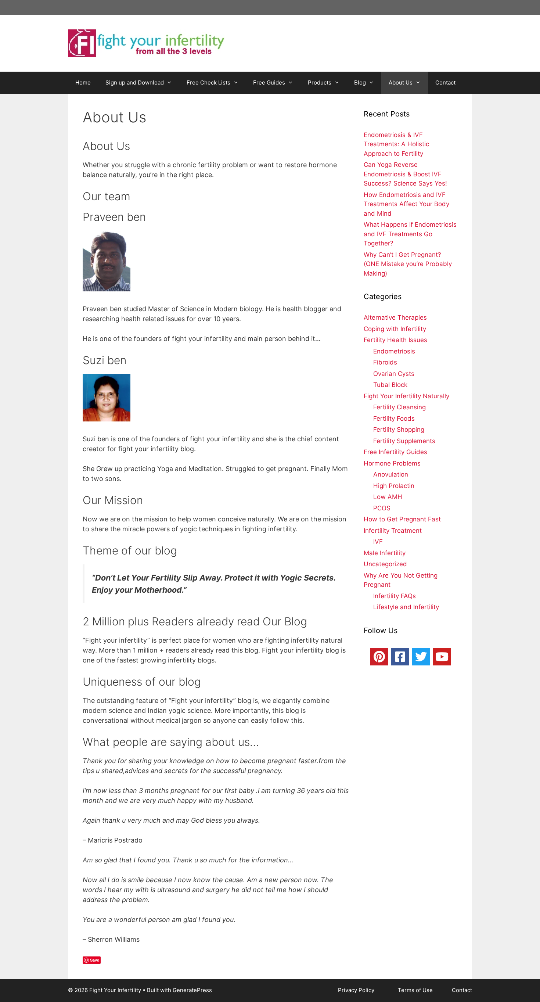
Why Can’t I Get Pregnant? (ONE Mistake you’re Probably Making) (408, 264)
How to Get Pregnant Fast (402, 519)
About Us (401, 82)
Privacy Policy (357, 990)
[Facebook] (400, 656)
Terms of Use (416, 990)
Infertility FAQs (394, 596)
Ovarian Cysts (393, 373)
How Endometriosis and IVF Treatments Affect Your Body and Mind (406, 204)
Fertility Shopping (398, 429)
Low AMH (387, 496)
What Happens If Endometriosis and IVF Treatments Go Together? (410, 234)
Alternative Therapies (395, 317)
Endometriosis (394, 351)
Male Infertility (385, 553)
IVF (378, 541)
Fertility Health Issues (395, 340)
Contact (445, 82)
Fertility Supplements (404, 441)
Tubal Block (390, 384)
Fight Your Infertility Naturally (406, 396)
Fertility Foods (394, 418)
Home (83, 82)
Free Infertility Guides (395, 452)
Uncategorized (385, 564)
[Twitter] (421, 656)
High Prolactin (393, 485)
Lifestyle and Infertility (406, 607)
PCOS (381, 508)
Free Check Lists (208, 82)
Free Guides (269, 82)
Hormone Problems (392, 463)
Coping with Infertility (395, 329)
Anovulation (390, 474)
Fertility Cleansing (399, 407)
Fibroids (385, 362)
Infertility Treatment (393, 530)
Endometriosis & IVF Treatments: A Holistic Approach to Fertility (396, 144)
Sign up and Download (134, 82)
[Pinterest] (379, 656)
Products (319, 82)
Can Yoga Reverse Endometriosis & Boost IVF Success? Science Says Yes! (405, 174)
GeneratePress (192, 990)
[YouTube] (442, 656)
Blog (360, 82)
